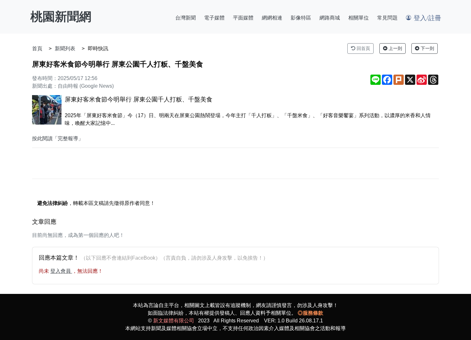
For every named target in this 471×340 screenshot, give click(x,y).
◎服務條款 (310, 313)
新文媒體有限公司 (173, 320)
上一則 (394, 48)
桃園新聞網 (60, 16)
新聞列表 (65, 48)
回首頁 (362, 48)
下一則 (426, 48)
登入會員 (61, 271)
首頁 (37, 48)
